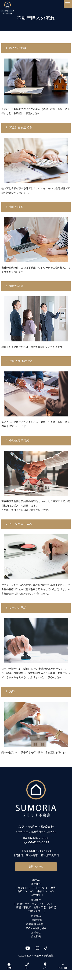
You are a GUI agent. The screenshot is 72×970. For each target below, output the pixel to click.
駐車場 (52, 907)
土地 (53, 887)
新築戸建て (24, 887)
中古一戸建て (40, 887)
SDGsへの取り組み (35, 928)
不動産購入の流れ (36, 924)
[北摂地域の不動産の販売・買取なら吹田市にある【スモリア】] (7, 8)
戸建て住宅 (23, 903)
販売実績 (36, 916)
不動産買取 (36, 920)
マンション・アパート (44, 903)
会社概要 (36, 936)
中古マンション (46, 891)
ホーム (36, 879)
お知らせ (36, 932)
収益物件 (35, 894)
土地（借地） (35, 910)
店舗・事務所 (23, 907)
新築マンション (26, 891)
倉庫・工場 (40, 907)
